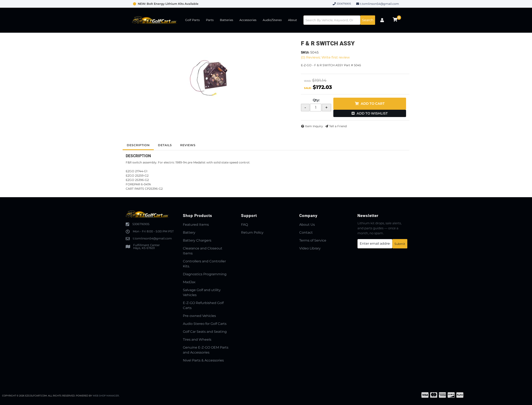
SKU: (305, 52)
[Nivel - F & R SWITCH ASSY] (208, 77)
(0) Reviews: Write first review (325, 57)
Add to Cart (373, 104)
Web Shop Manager (106, 395)
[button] (339, 20)
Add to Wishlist (372, 113)
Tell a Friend (338, 126)
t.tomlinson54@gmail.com (379, 4)
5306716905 (140, 224)
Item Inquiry (314, 126)
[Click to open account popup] (382, 20)
